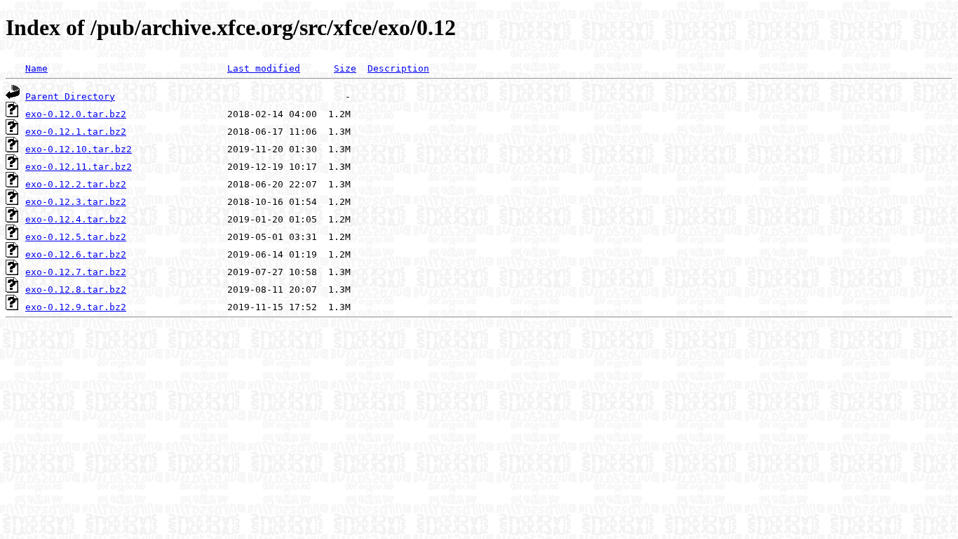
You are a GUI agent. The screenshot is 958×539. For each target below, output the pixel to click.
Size (345, 68)
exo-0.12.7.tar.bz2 (75, 272)
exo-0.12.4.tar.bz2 (75, 219)
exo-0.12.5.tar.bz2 (75, 237)
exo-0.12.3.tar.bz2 (75, 202)
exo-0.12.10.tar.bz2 (78, 149)
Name (36, 68)
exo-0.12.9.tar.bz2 (75, 307)
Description (398, 68)
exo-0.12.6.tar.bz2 (75, 254)
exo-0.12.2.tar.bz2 (75, 184)
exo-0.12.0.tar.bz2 (75, 114)
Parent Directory (70, 96)
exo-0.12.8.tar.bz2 (75, 289)
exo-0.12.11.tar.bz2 (78, 166)
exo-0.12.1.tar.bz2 (75, 131)
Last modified (263, 68)
